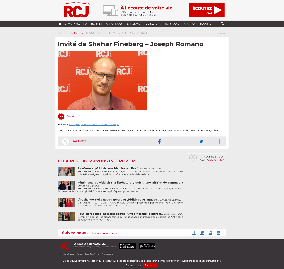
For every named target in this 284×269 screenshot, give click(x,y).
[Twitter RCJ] (201, 232)
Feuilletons (153, 23)
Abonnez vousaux (212, 158)
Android (151, 14)
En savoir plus (133, 265)
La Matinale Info (75, 23)
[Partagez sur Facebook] (159, 141)
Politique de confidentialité (88, 254)
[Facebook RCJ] (193, 232)
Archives (190, 23)
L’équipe (205, 23)
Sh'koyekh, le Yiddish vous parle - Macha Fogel (94, 124)
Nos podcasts (107, 254)
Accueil (63, 32)
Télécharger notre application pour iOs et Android (95, 245)
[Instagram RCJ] (210, 232)
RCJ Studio (172, 23)
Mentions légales (67, 254)
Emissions (133, 23)
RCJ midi (96, 23)
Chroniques (114, 23)
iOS (141, 14)
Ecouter (71, 116)
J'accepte (150, 265)
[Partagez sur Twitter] (201, 141)
